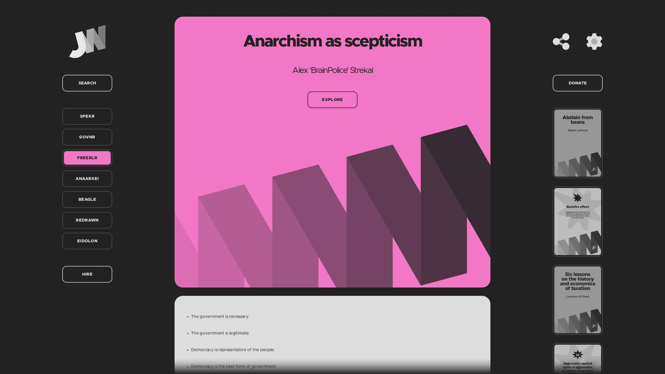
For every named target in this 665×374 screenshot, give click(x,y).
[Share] (561, 41)
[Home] (87, 41)
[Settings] (594, 41)
